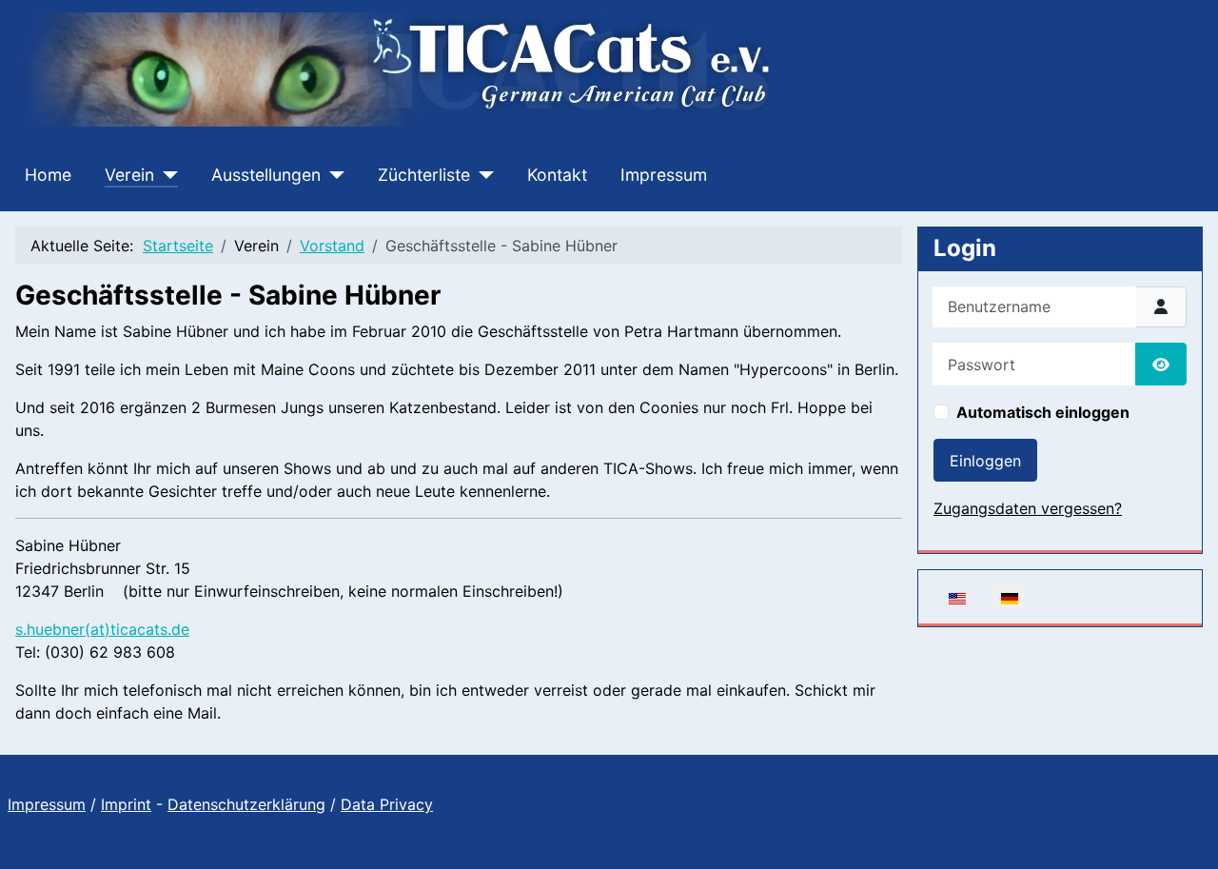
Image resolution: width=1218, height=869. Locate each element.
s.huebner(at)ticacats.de (102, 629)
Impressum (663, 175)
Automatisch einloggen (1043, 412)
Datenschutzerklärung (246, 804)
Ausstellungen (266, 175)
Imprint (126, 804)
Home (48, 175)
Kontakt (557, 175)
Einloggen (985, 460)
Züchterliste (424, 175)
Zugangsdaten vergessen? (1027, 508)
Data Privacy (387, 804)
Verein (129, 175)
